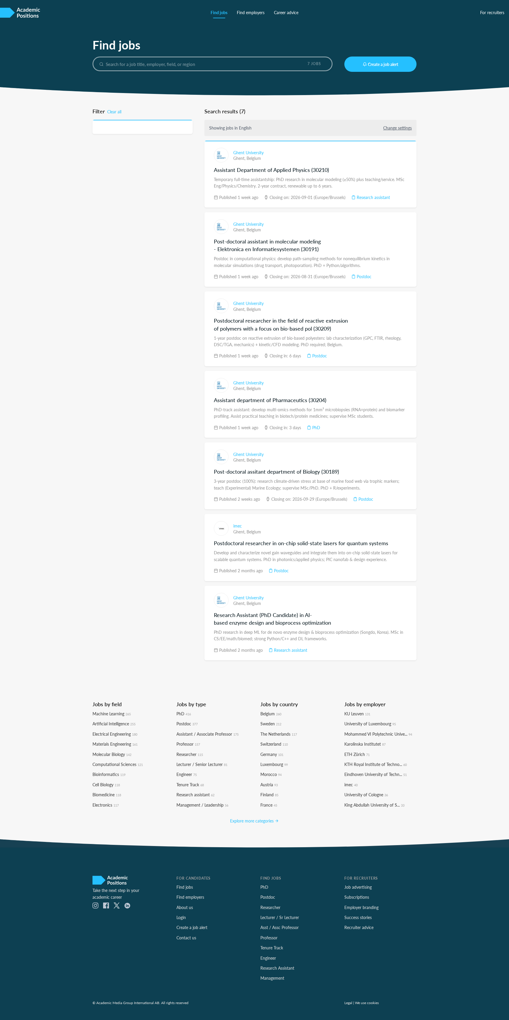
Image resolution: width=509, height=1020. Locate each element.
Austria (269, 784)
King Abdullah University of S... (374, 805)
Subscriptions (356, 897)
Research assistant (373, 197)
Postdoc (363, 276)
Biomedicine (106, 794)
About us (184, 907)
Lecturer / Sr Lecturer (279, 917)
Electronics (105, 805)
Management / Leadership (202, 805)
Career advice (286, 12)
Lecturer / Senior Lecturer (201, 764)
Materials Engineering (115, 744)
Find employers (251, 12)
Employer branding (361, 907)
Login (181, 917)
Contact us (186, 938)
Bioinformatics (108, 774)
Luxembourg (274, 764)
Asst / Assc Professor (279, 927)
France (268, 805)
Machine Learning (111, 714)
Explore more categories (252, 821)
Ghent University (248, 152)
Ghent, (240, 158)
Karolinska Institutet (365, 744)
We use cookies (367, 1002)
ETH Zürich (357, 754)
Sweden (270, 724)
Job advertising (358, 887)
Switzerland (274, 744)
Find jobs (219, 12)
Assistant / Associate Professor (207, 734)
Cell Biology (106, 784)
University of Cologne (366, 794)
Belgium (254, 158)
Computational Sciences (117, 764)
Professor (188, 744)
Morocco (271, 774)
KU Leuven (357, 714)
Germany (271, 754)
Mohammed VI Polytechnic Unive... (378, 734)
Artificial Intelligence (113, 724)
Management (272, 978)
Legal (348, 1002)
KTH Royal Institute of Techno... (375, 764)
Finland (269, 794)
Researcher (189, 754)
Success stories (358, 917)
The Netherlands (278, 734)
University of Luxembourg (370, 724)
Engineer (186, 774)
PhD (315, 427)
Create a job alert (383, 64)
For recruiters (492, 12)
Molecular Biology (111, 754)
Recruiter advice (359, 927)
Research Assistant (277, 968)
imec (237, 526)
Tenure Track (190, 784)
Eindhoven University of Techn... (375, 774)
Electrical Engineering (114, 734)
